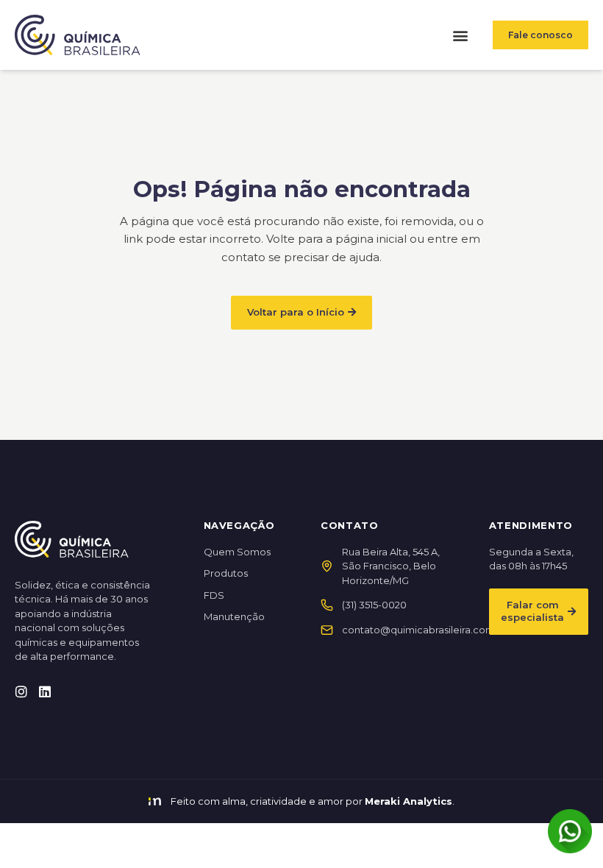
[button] (460, 35)
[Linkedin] (44, 691)
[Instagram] (21, 691)
